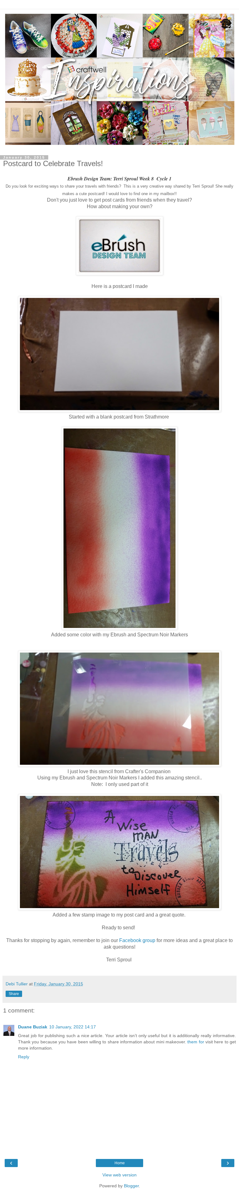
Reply (23, 1056)
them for (195, 1041)
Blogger (131, 1185)
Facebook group (136, 940)
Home (120, 1163)
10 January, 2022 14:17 (72, 1026)
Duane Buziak (32, 1026)
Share (14, 994)
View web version (119, 1174)
